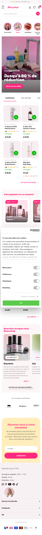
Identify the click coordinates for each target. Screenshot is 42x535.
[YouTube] (9, 484)
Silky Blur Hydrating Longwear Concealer (26, 163)
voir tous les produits (28, 182)
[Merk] (19, 406)
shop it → (27, 381)
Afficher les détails (28, 296)
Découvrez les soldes (13, 86)
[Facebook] (14, 484)
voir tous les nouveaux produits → (21, 387)
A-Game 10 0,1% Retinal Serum (10, 163)
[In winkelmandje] (16, 117)
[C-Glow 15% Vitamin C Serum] (30, 113)
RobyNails (8, 363)
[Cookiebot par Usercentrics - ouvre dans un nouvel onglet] (30, 230)
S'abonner (21, 456)
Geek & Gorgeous (10, 124)
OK (21, 303)
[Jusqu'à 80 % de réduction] (21, 64)
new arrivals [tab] (26, 98)
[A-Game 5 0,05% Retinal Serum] (11, 113)
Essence (25, 160)
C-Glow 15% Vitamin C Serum (29, 127)
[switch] (36, 274)
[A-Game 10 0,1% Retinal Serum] (11, 149)
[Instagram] (3, 484)
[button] (2, 2)
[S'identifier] (30, 7)
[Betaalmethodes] (6, 528)
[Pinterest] (6, 484)
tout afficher (31, 317)
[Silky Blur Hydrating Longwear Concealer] (30, 149)
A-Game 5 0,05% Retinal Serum (11, 127)
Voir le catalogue (3, 6)
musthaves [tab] (10, 98)
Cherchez (38, 14)
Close (21, 501)
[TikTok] (17, 484)
